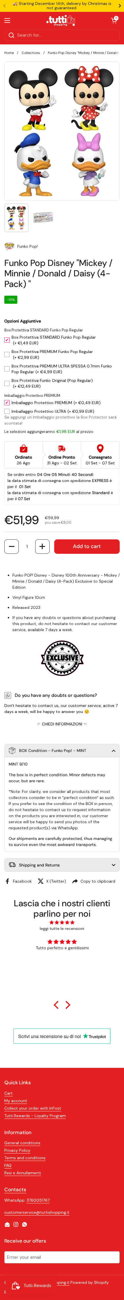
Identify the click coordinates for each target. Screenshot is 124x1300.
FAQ (8, 1165)
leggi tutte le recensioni (62, 928)
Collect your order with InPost (32, 1108)
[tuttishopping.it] (60, 20)
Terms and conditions (25, 1157)
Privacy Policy (17, 1150)
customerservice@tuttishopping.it (36, 1212)
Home (9, 52)
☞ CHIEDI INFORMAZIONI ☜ (62, 724)
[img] (62, 922)
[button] (11, 546)
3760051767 (38, 1200)
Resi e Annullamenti (22, 1172)
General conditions (22, 1142)
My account (15, 1100)
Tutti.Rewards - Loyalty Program (35, 1115)
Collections (31, 52)
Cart (8, 1093)
